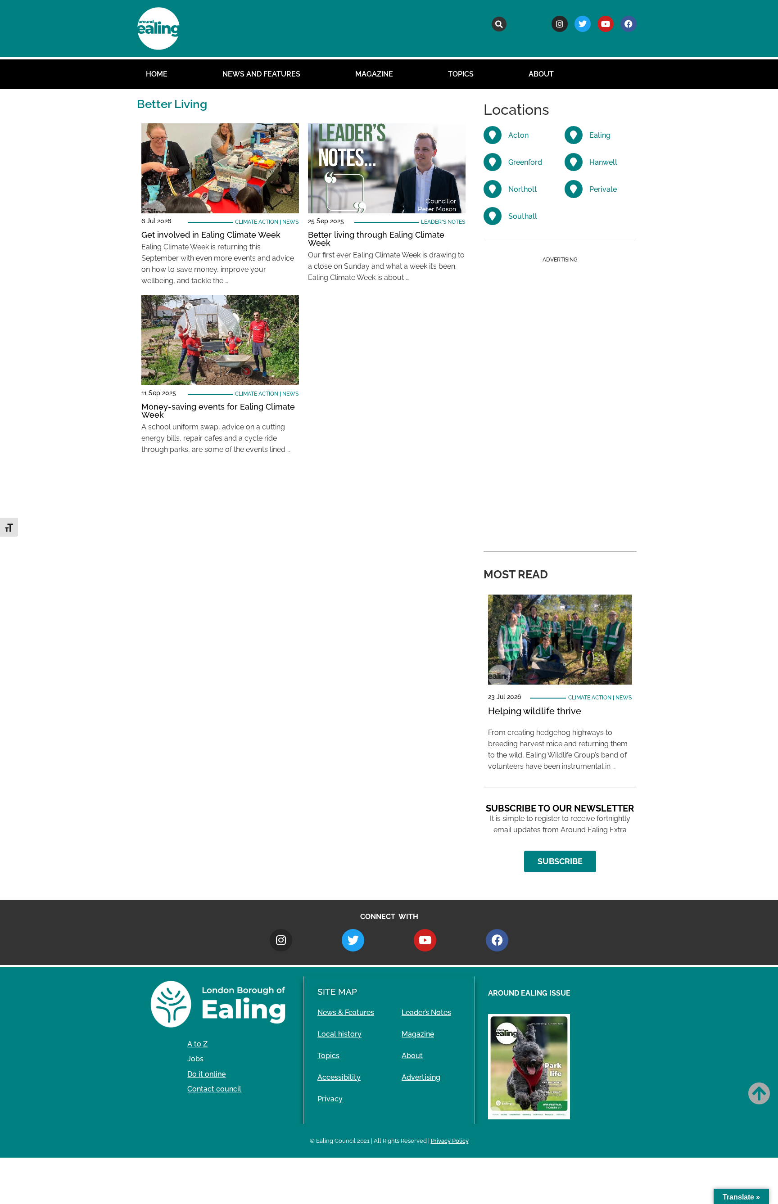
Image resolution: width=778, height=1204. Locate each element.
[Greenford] (493, 162)
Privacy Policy (450, 1140)
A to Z (197, 1044)
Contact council (214, 1089)
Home (156, 74)
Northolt (522, 189)
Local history (339, 1034)
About (541, 74)
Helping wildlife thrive (534, 711)
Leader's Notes (443, 222)
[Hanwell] (574, 162)
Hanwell (603, 162)
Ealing (600, 135)
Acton (518, 135)
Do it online (206, 1074)
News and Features (261, 74)
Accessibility (339, 1077)
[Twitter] (582, 24)
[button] (499, 24)
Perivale (603, 189)
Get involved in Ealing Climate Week (210, 234)
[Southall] (493, 216)
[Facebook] (628, 24)
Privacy (330, 1099)
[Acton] (493, 135)
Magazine (374, 74)
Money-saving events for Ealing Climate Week (218, 410)
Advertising (421, 1077)
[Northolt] (493, 189)
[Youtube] (605, 24)
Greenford (525, 162)
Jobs (195, 1059)
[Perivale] (574, 189)
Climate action (256, 222)
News (290, 222)
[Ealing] (574, 135)
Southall (522, 216)
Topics (461, 74)
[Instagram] (560, 24)
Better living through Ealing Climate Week (376, 239)
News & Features (345, 1012)
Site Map (337, 992)
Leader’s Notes (426, 1012)
